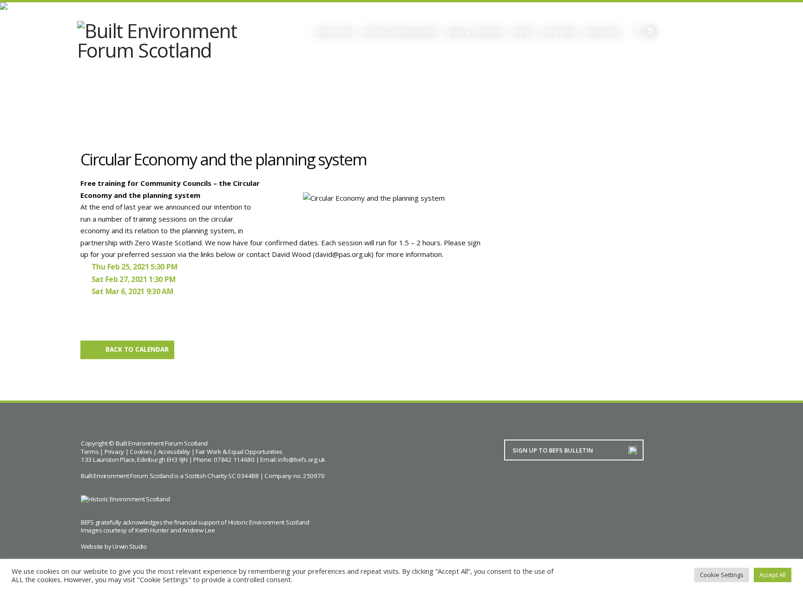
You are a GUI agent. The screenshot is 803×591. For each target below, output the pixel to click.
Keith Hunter (152, 530)
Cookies (141, 451)
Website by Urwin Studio (114, 546)
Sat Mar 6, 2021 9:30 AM (132, 291)
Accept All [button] (772, 575)
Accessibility (174, 451)
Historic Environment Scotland (268, 522)
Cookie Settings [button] (722, 575)
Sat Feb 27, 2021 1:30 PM (133, 279)
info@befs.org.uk (301, 459)
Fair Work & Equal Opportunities (239, 451)
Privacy (114, 451)
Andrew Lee (198, 530)
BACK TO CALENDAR (137, 349)
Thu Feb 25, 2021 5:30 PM (134, 267)
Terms (90, 451)
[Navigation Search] (676, 32)
